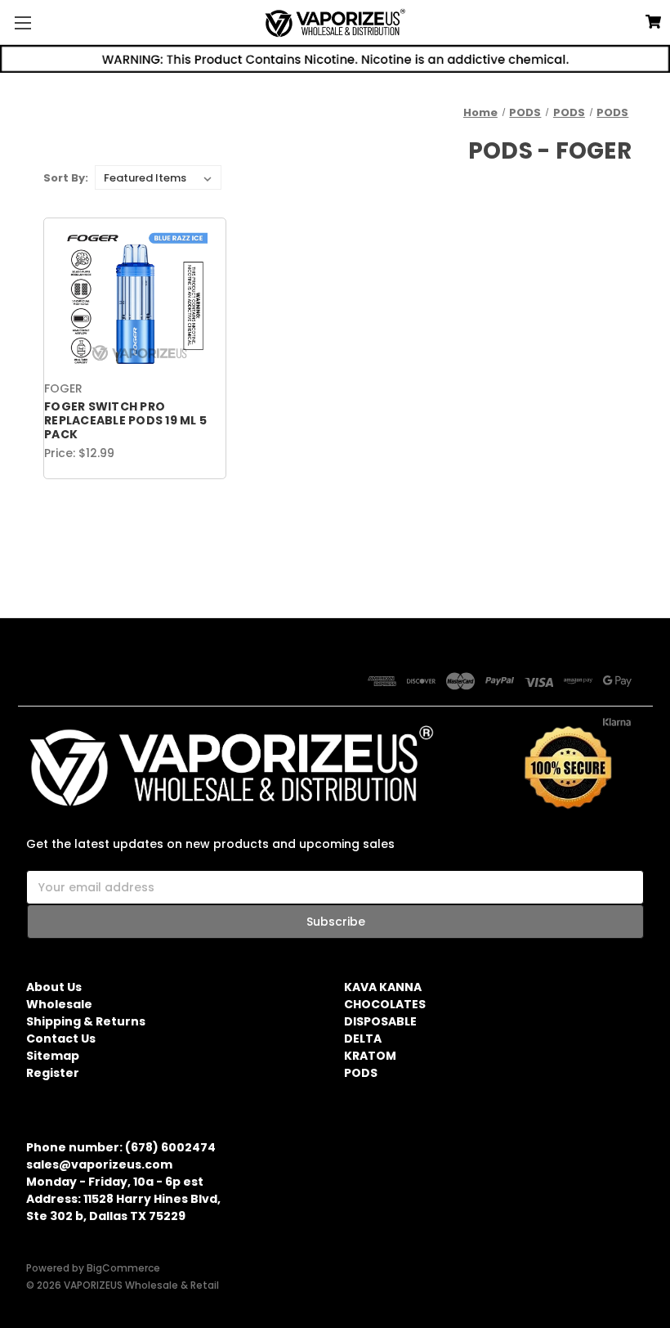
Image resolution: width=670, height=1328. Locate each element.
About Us (54, 987)
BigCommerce (123, 1268)
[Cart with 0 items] (653, 21)
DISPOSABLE (380, 1021)
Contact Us (61, 1038)
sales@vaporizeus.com (99, 1164)
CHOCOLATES (385, 1004)
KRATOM (370, 1056)
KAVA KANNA (383, 987)
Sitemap (52, 1056)
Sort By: (65, 178)
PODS (525, 112)
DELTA (363, 1038)
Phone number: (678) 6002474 (121, 1147)
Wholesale (59, 1004)
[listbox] (158, 177)
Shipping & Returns (85, 1021)
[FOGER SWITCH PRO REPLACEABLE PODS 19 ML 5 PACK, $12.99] (135, 299)
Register (52, 1073)
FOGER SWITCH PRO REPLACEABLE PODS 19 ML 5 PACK (125, 420)
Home (480, 112)
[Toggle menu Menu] (22, 22)
